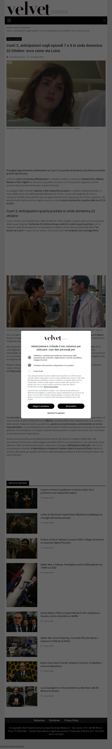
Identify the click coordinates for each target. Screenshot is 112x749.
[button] (56, 371)
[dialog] (56, 374)
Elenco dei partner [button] (51, 387)
